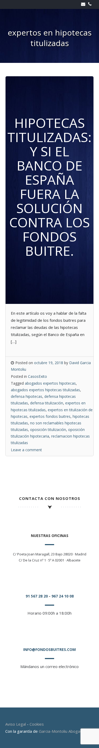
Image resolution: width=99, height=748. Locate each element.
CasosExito (37, 376)
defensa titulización (46, 402)
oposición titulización (48, 429)
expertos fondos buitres (50, 416)
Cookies (37, 724)
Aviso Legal (15, 724)
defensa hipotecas (26, 396)
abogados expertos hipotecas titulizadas (45, 389)
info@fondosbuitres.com (49, 649)
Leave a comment (26, 449)
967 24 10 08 (62, 596)
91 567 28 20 (37, 596)
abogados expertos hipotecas (50, 383)
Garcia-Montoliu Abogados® (64, 731)
